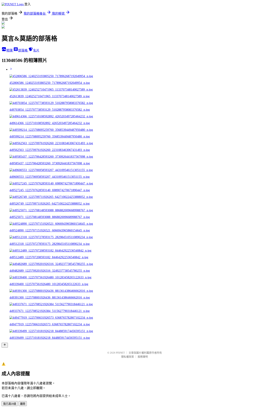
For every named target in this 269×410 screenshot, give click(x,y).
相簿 (9, 50)
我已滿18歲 (9, 403)
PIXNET (120, 352)
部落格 (23, 50)
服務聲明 (143, 356)
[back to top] (5, 345)
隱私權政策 (127, 356)
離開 (22, 403)
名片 (36, 50)
